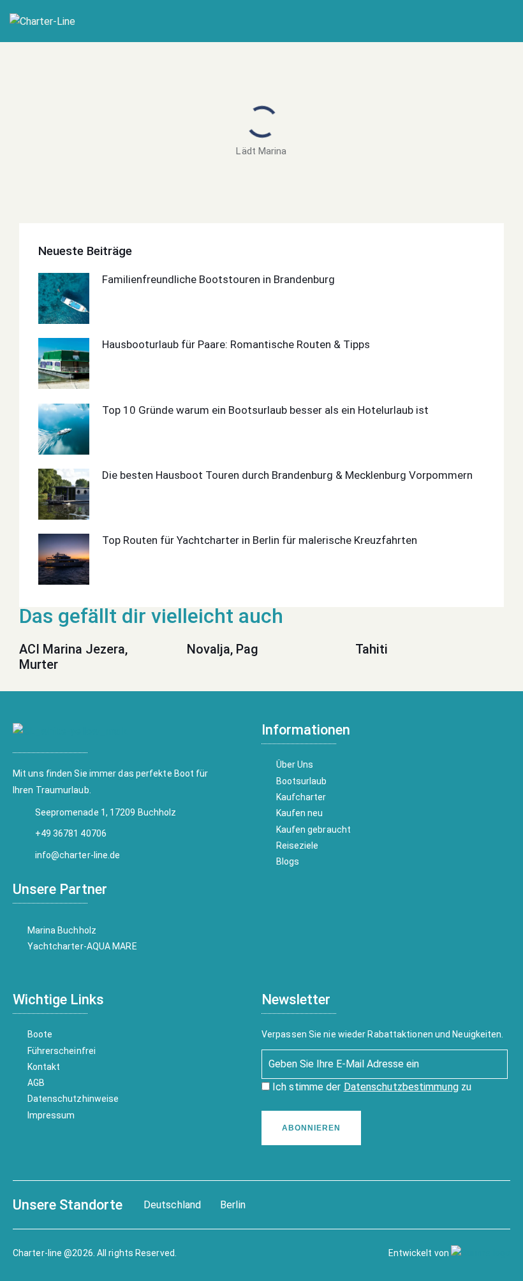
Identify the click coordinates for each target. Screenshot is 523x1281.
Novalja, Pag (222, 649)
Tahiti (371, 649)
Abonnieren (311, 1128)
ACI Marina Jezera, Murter (73, 656)
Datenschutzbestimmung (401, 1087)
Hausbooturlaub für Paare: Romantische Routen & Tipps (236, 344)
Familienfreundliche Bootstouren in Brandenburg (218, 279)
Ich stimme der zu (370, 1087)
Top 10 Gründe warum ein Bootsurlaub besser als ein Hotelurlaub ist (265, 410)
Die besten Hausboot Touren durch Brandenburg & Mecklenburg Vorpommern (287, 475)
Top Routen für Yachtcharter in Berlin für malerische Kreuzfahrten (259, 540)
